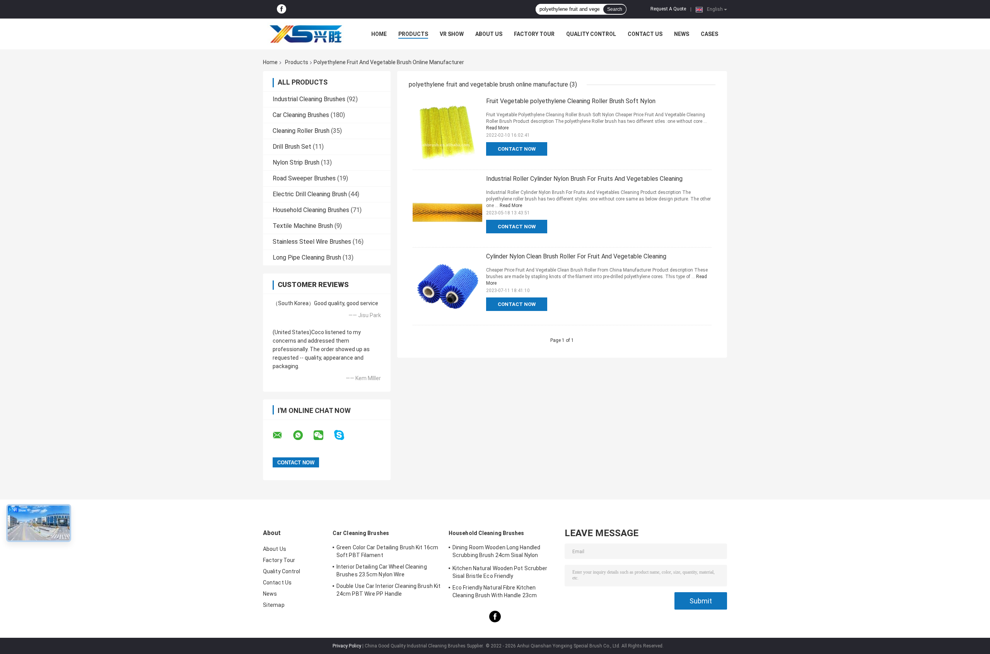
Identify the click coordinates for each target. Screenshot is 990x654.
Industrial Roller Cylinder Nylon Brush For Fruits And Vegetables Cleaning (584, 178)
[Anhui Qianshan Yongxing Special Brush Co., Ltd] (305, 34)
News (681, 34)
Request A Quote (668, 9)
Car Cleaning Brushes (301, 115)
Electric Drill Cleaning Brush (310, 194)
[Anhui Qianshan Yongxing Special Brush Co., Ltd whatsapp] (302, 435)
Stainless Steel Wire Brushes (312, 241)
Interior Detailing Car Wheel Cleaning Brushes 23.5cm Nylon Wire (381, 571)
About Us (488, 34)
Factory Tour (534, 34)
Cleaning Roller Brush (301, 130)
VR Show (452, 34)
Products (413, 34)
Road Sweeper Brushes (304, 178)
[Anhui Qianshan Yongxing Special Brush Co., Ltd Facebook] (281, 9)
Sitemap (274, 605)
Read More (497, 128)
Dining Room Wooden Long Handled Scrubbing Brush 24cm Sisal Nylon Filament (496, 552)
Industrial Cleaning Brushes (309, 99)
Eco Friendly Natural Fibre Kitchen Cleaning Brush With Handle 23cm (494, 591)
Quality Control (591, 34)
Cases (709, 34)
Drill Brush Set (292, 146)
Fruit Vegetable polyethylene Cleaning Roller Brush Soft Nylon (570, 101)
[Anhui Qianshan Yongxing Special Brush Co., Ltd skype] (344, 435)
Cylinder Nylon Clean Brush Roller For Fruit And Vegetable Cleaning (576, 256)
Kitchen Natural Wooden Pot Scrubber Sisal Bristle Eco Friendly (500, 572)
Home (379, 34)
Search (614, 9)
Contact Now (517, 149)
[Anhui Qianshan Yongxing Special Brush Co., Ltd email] (282, 435)
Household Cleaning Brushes (311, 210)
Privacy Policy (347, 646)
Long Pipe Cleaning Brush (307, 257)
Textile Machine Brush (303, 225)
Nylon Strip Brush (296, 162)
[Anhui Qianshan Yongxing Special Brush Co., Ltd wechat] (323, 435)
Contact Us (645, 34)
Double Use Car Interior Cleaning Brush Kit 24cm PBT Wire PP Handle (388, 590)
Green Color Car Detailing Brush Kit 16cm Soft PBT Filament (387, 551)
